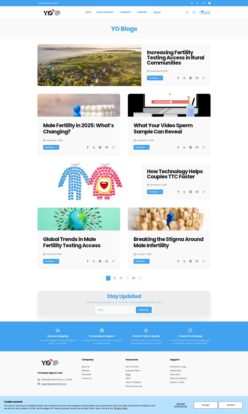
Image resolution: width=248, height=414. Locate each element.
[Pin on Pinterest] (190, 78)
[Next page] (140, 278)
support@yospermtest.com (53, 384)
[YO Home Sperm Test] (50, 365)
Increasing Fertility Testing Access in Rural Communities (175, 57)
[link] (47, 3)
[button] (105, 12)
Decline (231, 405)
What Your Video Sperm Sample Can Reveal (163, 128)
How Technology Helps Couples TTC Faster (175, 174)
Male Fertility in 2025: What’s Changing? (78, 128)
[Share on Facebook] (178, 78)
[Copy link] (203, 78)
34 (133, 278)
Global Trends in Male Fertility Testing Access (71, 242)
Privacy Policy (121, 408)
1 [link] (108, 278)
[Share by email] (197, 78)
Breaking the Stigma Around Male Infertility (168, 242)
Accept (206, 405)
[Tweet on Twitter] (184, 78)
